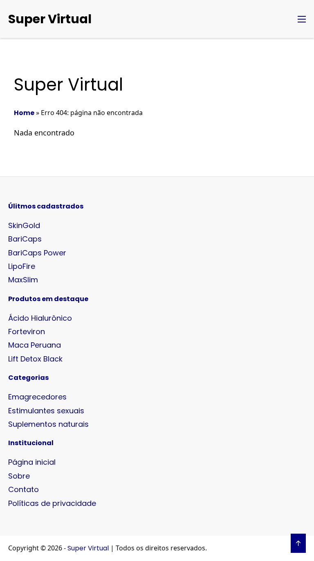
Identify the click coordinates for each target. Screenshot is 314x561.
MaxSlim (23, 280)
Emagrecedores (37, 397)
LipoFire (21, 266)
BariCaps (25, 239)
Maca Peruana (34, 345)
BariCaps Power (37, 253)
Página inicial (32, 462)
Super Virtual (50, 18)
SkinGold (24, 225)
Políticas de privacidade (52, 503)
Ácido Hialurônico (40, 318)
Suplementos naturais (48, 424)
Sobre (19, 476)
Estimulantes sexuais (46, 411)
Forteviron (26, 331)
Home (24, 113)
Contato (23, 489)
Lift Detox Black (35, 359)
